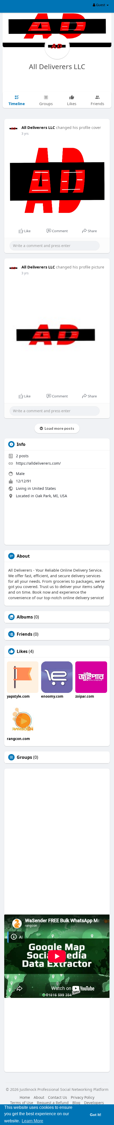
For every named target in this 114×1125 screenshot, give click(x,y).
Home (25, 1097)
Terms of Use (21, 1102)
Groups (24, 757)
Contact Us (57, 1097)
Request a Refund (53, 1102)
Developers (94, 1102)
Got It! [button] (95, 1115)
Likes (22, 651)
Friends (24, 634)
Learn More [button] (32, 1121)
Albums (25, 617)
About (39, 1097)
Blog (76, 1102)
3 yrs (25, 133)
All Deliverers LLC (57, 66)
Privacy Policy (82, 1097)
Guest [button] (100, 4)
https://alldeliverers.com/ (38, 463)
